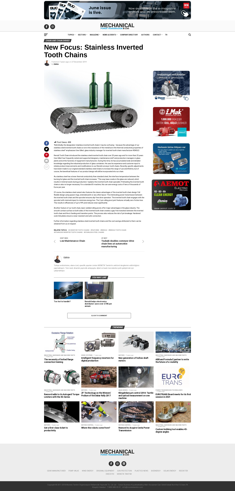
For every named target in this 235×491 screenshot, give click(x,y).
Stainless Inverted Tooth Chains (68, 232)
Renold (104, 230)
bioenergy (156, 471)
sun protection (124, 471)
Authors (145, 35)
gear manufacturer (56, 471)
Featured (95, 230)
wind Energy (87, 471)
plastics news (141, 471)
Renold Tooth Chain (117, 230)
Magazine (94, 35)
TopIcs (71, 35)
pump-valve (74, 471)
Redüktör (183, 471)
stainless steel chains (94, 232)
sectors (82, 35)
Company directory (129, 35)
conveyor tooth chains (79, 230)
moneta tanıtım (124, 474)
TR (166, 35)
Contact (157, 35)
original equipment (105, 471)
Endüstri (110, 474)
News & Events (109, 35)
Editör (56, 64)
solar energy (170, 471)
